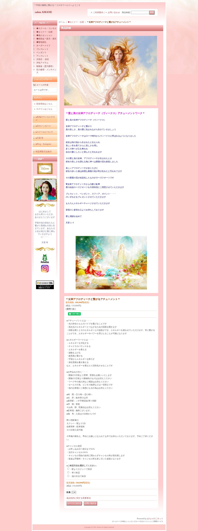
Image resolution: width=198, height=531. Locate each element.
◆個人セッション (44, 35)
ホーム (62, 22)
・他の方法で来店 (78, 476)
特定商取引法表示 (44, 151)
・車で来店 (75, 473)
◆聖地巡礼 (41, 42)
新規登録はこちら (44, 104)
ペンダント (41, 52)
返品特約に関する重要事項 (79, 498)
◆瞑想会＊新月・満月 (46, 39)
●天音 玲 (39, 138)
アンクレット (42, 56)
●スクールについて (44, 132)
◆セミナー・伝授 (44, 32)
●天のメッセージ (43, 126)
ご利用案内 (98, 12)
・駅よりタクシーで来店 (81, 469)
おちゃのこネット (155, 518)
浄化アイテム (42, 63)
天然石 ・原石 (42, 59)
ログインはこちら (44, 109)
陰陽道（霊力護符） (45, 66)
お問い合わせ (114, 12)
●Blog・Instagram (43, 144)
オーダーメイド (43, 45)
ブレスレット (42, 49)
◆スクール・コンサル (46, 28)
